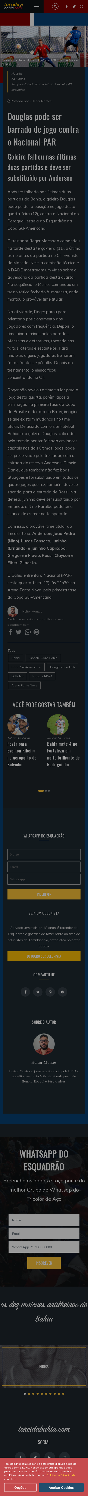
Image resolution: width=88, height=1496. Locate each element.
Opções (20, 1488)
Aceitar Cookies (61, 1488)
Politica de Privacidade (61, 1475)
